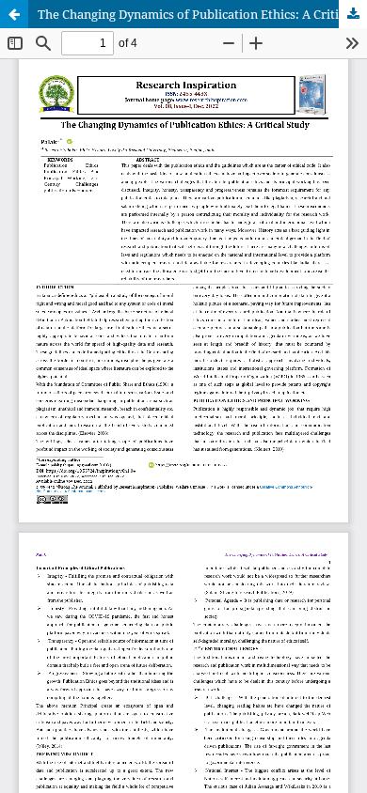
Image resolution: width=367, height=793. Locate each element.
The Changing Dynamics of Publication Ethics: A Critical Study (202, 14)
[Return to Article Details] (14, 14)
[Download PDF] (353, 14)
